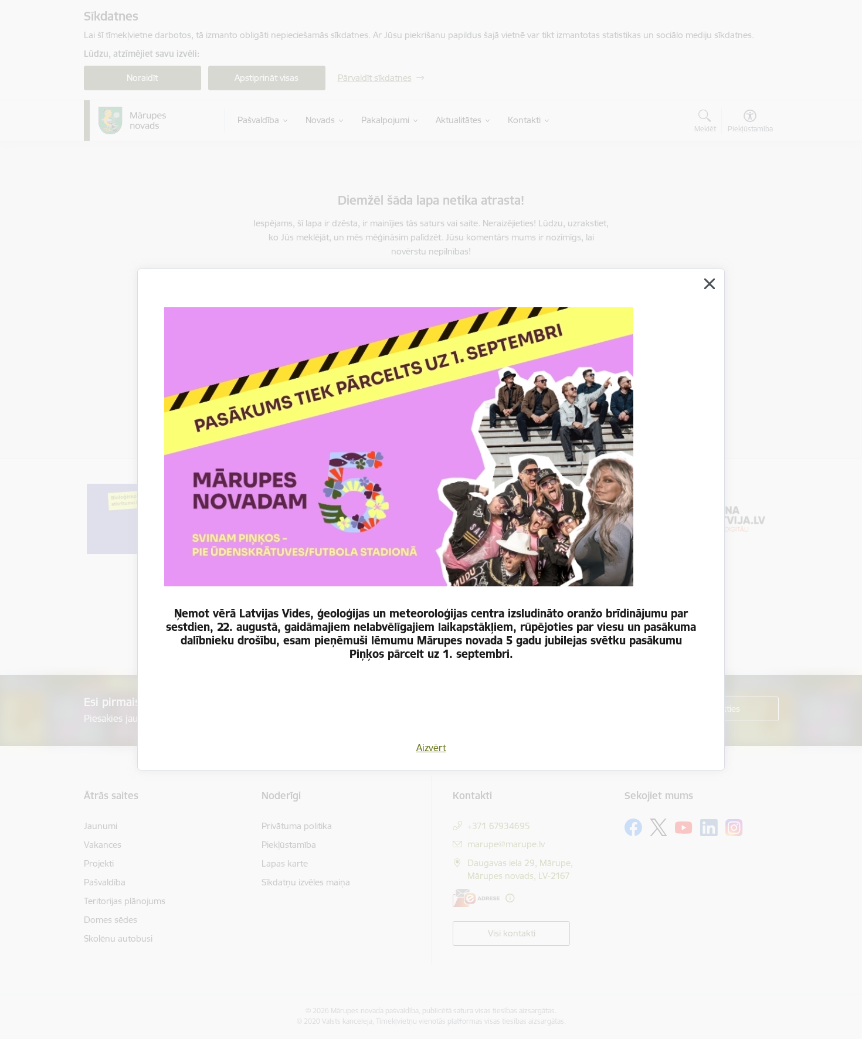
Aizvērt (431, 747)
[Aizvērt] (709, 284)
